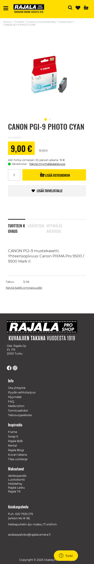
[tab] (18, 225)
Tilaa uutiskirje (17, 459)
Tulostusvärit (65, 21)
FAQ (11, 401)
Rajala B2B (15, 441)
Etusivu (7, 21)
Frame (12, 432)
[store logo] (30, 9)
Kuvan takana (17, 454)
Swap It (13, 436)
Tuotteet (19, 21)
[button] (45, 118)
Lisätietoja (36, 226)
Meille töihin (16, 406)
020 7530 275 (24, 514)
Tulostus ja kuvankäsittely (41, 21)
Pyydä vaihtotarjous (22, 392)
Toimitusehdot (18, 410)
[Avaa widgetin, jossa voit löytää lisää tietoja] (66, 556)
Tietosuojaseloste (20, 415)
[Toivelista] (78, 7)
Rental (12, 445)
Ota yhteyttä (16, 388)
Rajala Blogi (16, 450)
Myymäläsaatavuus (54, 227)
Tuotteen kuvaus (16, 227)
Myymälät (15, 397)
